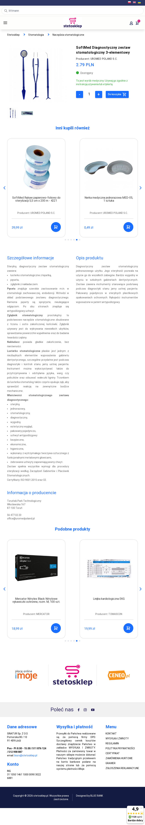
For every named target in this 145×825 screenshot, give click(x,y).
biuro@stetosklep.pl (25, 755)
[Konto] (131, 23)
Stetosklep (13, 34)
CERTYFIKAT (113, 753)
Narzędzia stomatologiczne (68, 34)
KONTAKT (111, 733)
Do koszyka (115, 94)
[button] (140, 187)
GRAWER (110, 763)
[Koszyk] (137, 23)
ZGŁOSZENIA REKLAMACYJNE (122, 768)
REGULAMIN (112, 743)
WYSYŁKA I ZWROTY (117, 738)
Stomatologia (36, 34)
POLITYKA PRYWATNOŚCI (120, 748)
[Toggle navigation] (10, 22)
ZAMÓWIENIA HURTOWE (119, 758)
